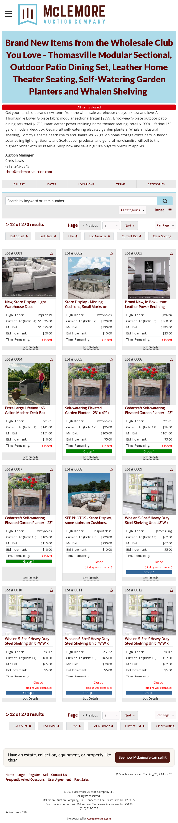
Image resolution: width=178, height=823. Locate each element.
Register (34, 775)
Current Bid (130, 236)
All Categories (130, 210)
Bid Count (17, 236)
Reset (159, 210)
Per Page (163, 225)
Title (71, 236)
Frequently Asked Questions (25, 779)
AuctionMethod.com (99, 818)
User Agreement (59, 779)
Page (73, 225)
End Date (46, 236)
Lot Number (97, 236)
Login (21, 775)
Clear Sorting (162, 236)
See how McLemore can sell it (142, 757)
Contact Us (59, 775)
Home (9, 775)
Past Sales (81, 779)
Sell (45, 775)
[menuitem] (18, 236)
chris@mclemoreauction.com (28, 171)
